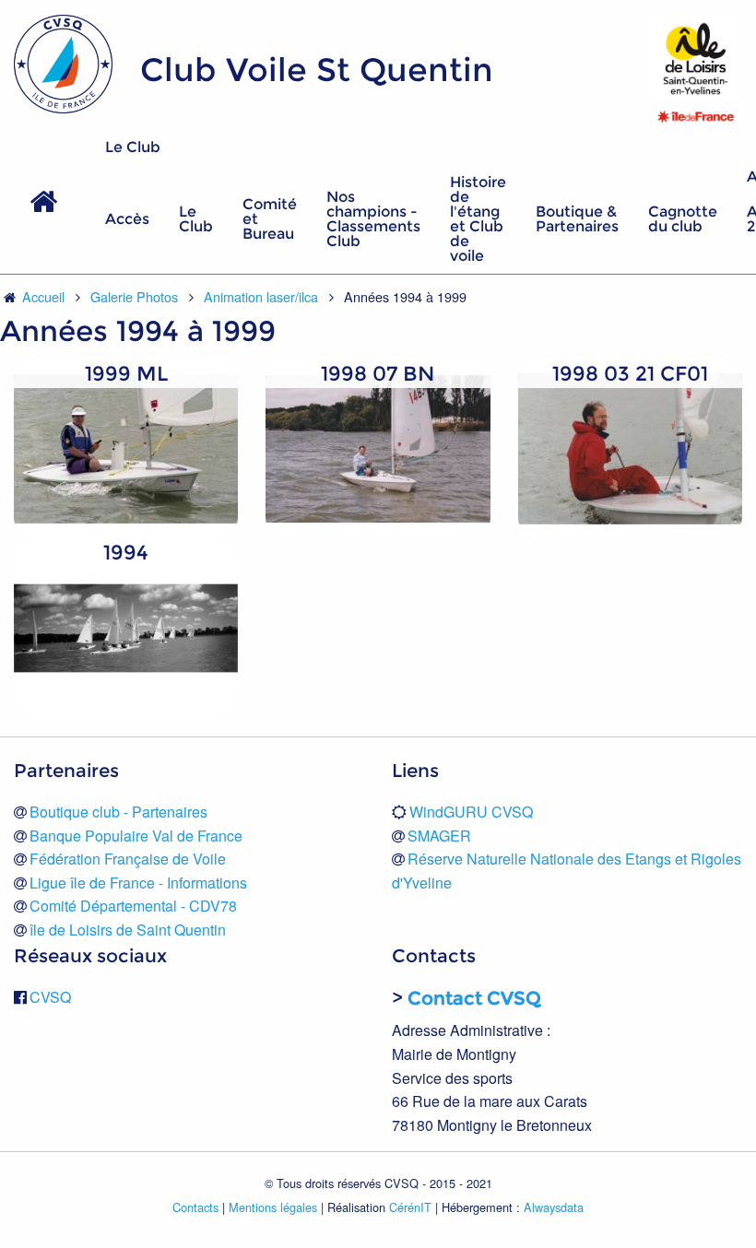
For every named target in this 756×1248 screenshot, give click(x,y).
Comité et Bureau (269, 218)
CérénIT (410, 1207)
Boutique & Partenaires (577, 219)
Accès (127, 219)
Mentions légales (273, 1207)
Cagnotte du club (682, 219)
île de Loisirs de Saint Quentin (128, 929)
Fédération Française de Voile (128, 858)
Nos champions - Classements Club (373, 219)
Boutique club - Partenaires (118, 811)
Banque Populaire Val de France (136, 835)
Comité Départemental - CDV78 (133, 905)
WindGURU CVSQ (471, 811)
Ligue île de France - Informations (138, 882)
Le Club (132, 147)
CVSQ (50, 996)
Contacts (195, 1207)
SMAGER (439, 835)
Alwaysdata (554, 1207)
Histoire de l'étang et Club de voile (478, 219)
